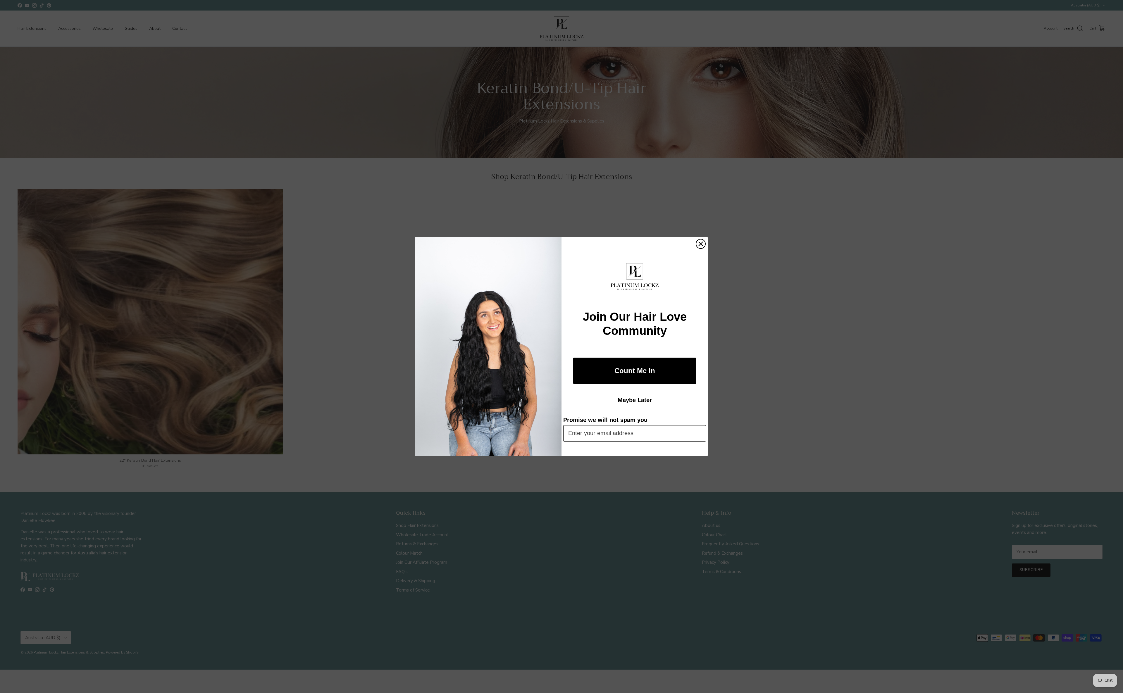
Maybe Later (635, 400)
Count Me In (634, 371)
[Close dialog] (700, 244)
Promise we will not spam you (605, 420)
